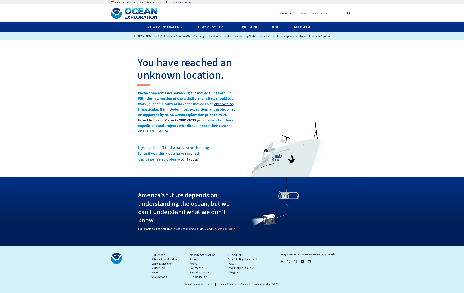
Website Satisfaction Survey (202, 257)
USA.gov (233, 272)
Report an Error (199, 272)
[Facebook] (282, 261)
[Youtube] (302, 261)
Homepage (158, 255)
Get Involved (159, 277)
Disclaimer (234, 255)
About (193, 264)
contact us (190, 159)
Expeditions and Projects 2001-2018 (167, 120)
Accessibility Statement (243, 259)
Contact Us (196, 268)
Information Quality (240, 268)
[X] (288, 261)
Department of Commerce (199, 284)
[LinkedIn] (309, 261)
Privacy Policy (198, 277)
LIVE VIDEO (144, 36)
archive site (223, 104)
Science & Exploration (164, 259)
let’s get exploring (223, 229)
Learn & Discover (161, 264)
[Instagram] (295, 261)
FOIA (231, 264)
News (154, 272)
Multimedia (158, 268)
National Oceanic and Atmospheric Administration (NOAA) (248, 284)
